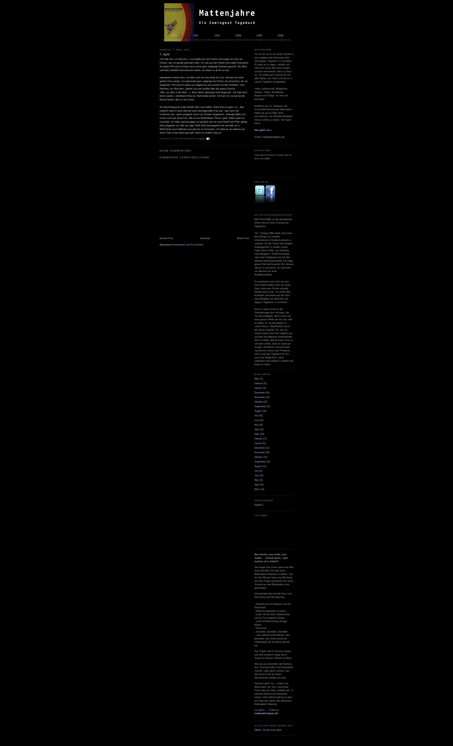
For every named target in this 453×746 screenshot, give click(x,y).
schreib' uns (283, 690)
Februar (258, 383)
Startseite (205, 238)
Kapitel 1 (258, 505)
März (257, 378)
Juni (256, 420)
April (256, 429)
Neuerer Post (166, 238)
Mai (256, 424)
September (260, 406)
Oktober (258, 401)
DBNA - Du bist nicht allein (268, 730)
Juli (256, 415)
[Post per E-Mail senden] (207, 139)
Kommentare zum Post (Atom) (187, 244)
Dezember (259, 392)
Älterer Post (243, 238)
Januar (257, 388)
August (258, 411)
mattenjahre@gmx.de (273, 137)
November (259, 397)
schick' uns (282, 683)
